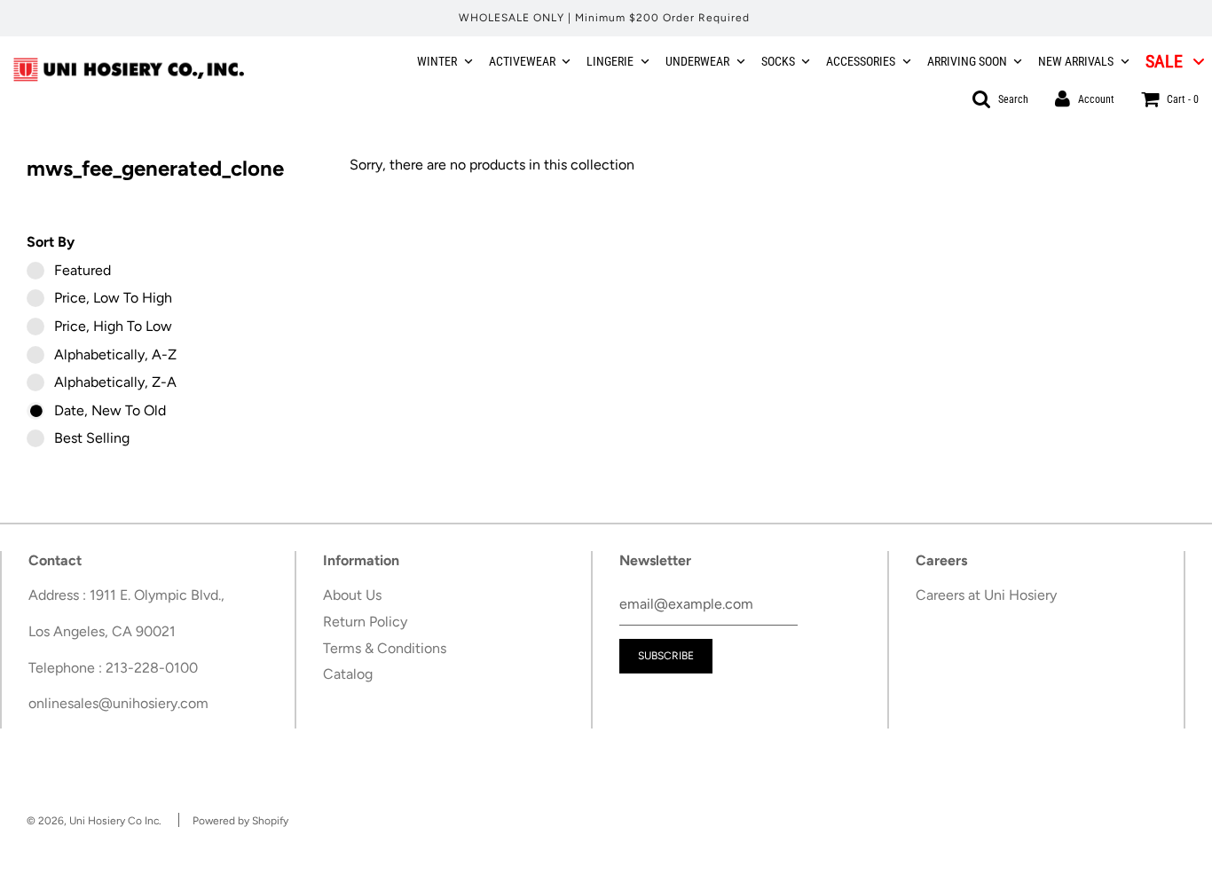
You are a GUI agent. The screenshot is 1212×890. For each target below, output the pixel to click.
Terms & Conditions (384, 648)
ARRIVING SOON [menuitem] (967, 61)
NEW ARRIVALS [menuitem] (1076, 61)
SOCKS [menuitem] (778, 61)
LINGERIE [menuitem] (610, 61)
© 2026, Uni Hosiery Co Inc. (94, 821)
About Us (352, 595)
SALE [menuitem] (1164, 61)
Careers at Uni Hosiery (986, 595)
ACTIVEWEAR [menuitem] (522, 61)
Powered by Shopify (240, 821)
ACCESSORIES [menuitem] (860, 61)
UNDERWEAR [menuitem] (697, 61)
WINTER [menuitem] (437, 61)
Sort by (51, 241)
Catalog (348, 674)
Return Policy (365, 621)
